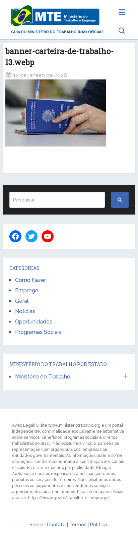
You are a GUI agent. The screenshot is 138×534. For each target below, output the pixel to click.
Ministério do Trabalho (42, 376)
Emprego (27, 290)
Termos (77, 524)
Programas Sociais (38, 332)
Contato (56, 524)
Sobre (36, 524)
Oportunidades (33, 321)
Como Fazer (30, 280)
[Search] (120, 200)
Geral (21, 301)
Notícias (25, 311)
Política (98, 524)
